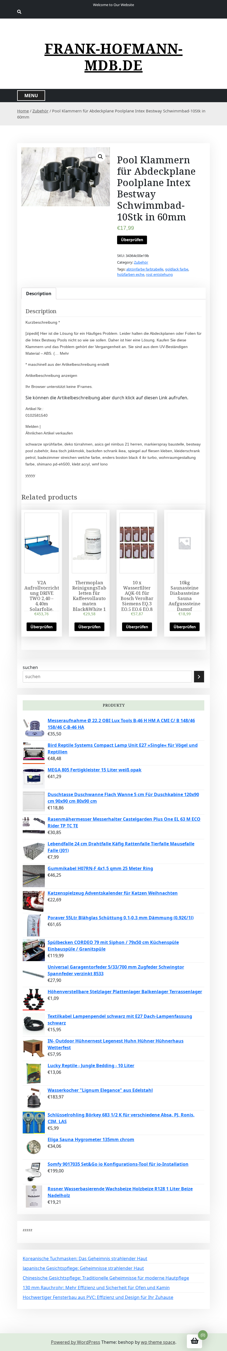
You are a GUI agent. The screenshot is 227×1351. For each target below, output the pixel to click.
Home (23, 111)
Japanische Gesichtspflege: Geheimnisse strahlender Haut (83, 1268)
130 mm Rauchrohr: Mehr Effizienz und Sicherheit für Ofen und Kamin (96, 1288)
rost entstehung (159, 274)
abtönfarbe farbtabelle (144, 269)
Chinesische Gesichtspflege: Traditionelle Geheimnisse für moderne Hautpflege (106, 1278)
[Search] (199, 677)
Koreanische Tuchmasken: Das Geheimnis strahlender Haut (85, 1258)
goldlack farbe (176, 269)
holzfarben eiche (130, 274)
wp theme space (158, 1342)
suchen (30, 667)
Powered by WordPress (75, 1342)
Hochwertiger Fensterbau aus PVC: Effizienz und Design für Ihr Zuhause (98, 1297)
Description (38, 293)
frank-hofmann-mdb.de (114, 56)
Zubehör (40, 111)
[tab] (38, 293)
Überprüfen (132, 239)
